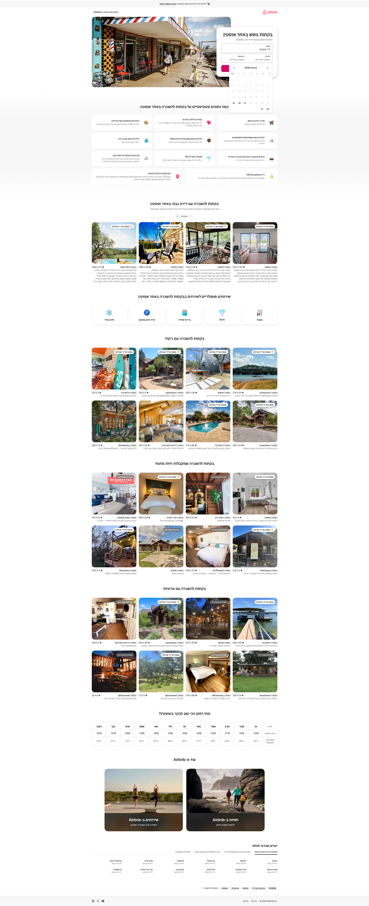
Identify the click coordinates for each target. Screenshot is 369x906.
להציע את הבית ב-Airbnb (106, 12)
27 (245, 103)
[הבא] (177, 216)
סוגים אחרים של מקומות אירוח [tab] (237, 852)
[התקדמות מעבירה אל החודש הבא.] (234, 68)
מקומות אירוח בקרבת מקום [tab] (266, 852)
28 (239, 103)
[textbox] (259, 59)
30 (267, 109)
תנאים (245, 901)
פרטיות (254, 901)
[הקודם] (191, 216)
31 (262, 109)
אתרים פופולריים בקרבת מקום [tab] (207, 852)
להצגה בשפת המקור (167, 3)
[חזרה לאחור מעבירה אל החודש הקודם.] (267, 68)
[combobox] (247, 49)
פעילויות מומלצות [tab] (182, 852)
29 (234, 103)
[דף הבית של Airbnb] (270, 12)
